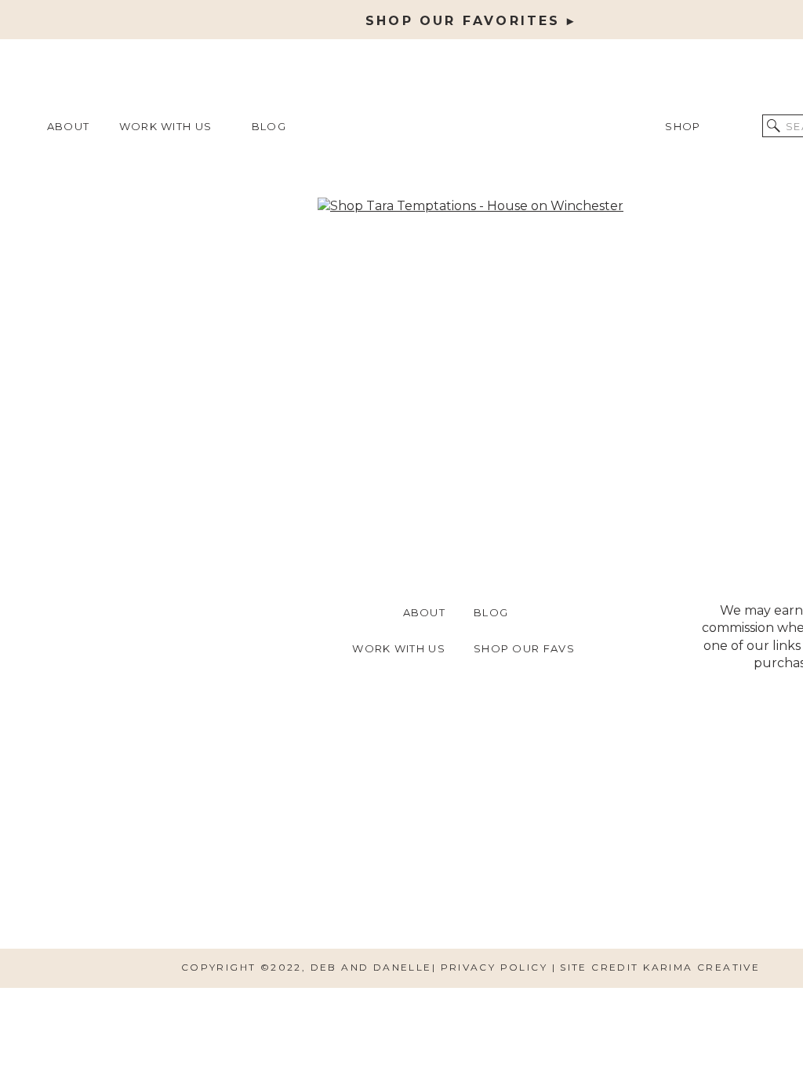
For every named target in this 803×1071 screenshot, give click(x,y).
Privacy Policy (496, 967)
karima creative (701, 967)
